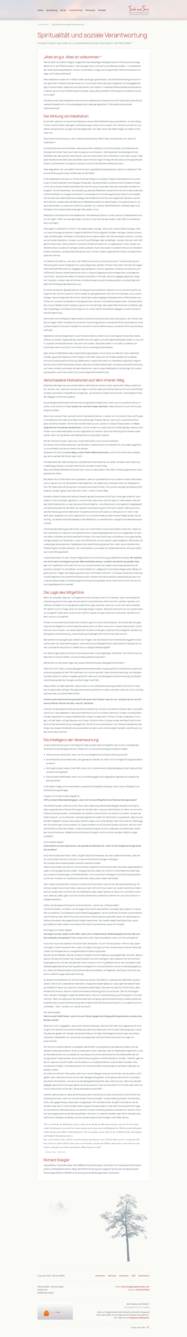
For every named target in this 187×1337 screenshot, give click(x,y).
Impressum (124, 1275)
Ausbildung (51, 10)
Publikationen (76, 10)
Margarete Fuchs (133, 1307)
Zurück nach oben (138, 1327)
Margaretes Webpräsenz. (139, 1317)
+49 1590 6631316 (142, 1290)
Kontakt (102, 10)
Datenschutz (143, 1275)
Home (40, 10)
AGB (133, 1275)
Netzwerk (112, 1275)
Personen (90, 10)
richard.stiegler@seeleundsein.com (135, 1286)
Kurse (63, 10)
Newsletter (100, 1275)
